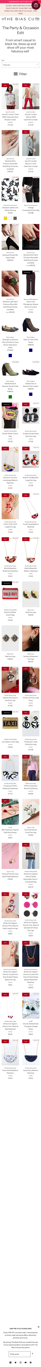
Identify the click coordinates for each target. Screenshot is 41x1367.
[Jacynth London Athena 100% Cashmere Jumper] (30, 96)
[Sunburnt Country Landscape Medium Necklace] (10, 460)
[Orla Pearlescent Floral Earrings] (30, 812)
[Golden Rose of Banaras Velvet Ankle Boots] (10, 370)
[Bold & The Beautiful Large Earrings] (30, 460)
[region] (20, 1)
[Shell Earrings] (30, 594)
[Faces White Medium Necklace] (10, 1052)
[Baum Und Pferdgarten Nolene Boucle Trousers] (30, 284)
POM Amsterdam (30, 783)
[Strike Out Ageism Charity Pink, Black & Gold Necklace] (10, 1006)
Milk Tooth (31, 610)
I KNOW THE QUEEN (10, 431)
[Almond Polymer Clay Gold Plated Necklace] (10, 856)
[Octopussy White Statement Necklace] (10, 768)
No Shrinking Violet (31, 431)
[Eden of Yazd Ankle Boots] (30, 326)
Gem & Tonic (10, 158)
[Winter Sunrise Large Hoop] (30, 680)
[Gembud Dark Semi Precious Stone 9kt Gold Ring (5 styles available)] (30, 237)
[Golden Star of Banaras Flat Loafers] (30, 370)
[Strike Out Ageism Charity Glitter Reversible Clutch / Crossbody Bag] (30, 856)
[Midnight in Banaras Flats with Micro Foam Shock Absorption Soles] (10, 326)
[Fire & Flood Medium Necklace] (30, 506)
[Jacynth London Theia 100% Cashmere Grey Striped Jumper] (10, 96)
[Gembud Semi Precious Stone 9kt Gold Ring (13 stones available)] (10, 143)
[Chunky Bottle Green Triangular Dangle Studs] (30, 1006)
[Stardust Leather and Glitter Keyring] (10, 190)
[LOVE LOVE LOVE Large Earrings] (10, 506)
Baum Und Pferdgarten (31, 299)
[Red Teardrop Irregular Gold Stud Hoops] (10, 812)
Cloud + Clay (30, 827)
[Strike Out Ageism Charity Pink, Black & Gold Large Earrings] (10, 905)
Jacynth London (10, 112)
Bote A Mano (10, 337)
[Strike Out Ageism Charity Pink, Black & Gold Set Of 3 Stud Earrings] (30, 904)
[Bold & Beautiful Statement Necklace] (10, 550)
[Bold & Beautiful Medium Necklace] (30, 550)
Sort (3, 60)
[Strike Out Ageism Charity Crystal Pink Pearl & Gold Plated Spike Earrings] (10, 954)
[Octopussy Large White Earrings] (30, 724)
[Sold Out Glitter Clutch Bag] (10, 594)
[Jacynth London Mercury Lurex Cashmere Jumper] (30, 143)
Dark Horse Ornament (10, 205)
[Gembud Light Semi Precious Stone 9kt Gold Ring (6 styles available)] (10, 284)
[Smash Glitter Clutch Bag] (10, 415)
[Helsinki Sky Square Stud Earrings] (10, 680)
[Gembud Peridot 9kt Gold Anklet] (10, 237)
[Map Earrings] (10, 638)
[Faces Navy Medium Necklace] (30, 1052)
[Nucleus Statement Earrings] (30, 638)
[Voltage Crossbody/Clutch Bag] (30, 190)
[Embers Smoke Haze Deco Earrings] (30, 415)
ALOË (10, 827)
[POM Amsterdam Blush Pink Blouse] (30, 768)
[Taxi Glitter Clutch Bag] (10, 724)
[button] (20, 65)
